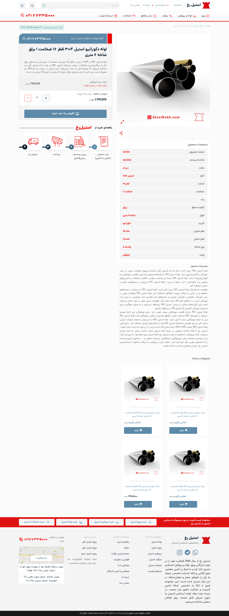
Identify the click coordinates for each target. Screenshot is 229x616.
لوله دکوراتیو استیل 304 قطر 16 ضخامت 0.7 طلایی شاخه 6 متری (142, 414)
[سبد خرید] (22, 5)
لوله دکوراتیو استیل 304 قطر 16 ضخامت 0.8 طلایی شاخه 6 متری (187, 414)
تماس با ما (135, 5)
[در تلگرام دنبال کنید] (187, 552)
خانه (208, 26)
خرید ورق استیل (138, 522)
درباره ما (147, 5)
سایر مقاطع (146, 16)
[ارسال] (44, 5)
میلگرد (165, 16)
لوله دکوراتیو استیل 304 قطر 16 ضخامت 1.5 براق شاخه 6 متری (142, 488)
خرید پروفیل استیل (104, 522)
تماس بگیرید (179, 422)
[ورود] (32, 5)
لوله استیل (198, 26)
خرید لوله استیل (69, 522)
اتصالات (127, 16)
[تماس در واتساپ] (195, 552)
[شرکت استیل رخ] (205, 540)
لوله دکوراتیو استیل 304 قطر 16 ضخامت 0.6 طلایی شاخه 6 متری (187, 488)
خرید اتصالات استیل (34, 522)
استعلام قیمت (106, 16)
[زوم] (122, 122)
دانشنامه (178, 5)
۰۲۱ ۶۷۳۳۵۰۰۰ (38, 39)
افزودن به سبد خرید (63, 114)
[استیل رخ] (206, 5)
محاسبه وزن (160, 5)
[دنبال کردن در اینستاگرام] (179, 552)
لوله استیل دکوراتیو (182, 26)
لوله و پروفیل (185, 16)
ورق (203, 16)
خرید (181, 430)
